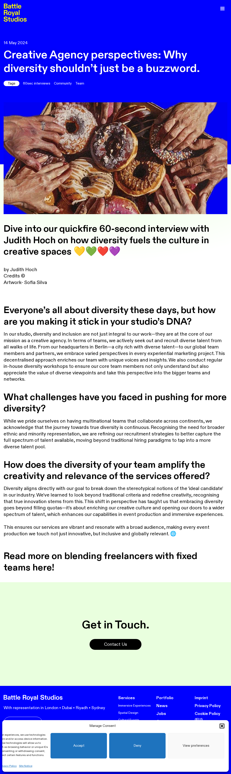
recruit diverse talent (187, 340)
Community (63, 83)
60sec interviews (36, 83)
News (162, 705)
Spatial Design (128, 713)
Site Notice (25, 766)
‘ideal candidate (205, 488)
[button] (222, 726)
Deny (137, 746)
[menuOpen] (222, 9)
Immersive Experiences (134, 706)
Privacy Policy (208, 705)
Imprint (201, 698)
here (41, 567)
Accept (78, 746)
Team (79, 83)
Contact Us (115, 644)
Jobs (161, 713)
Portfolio (164, 698)
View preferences (196, 746)
